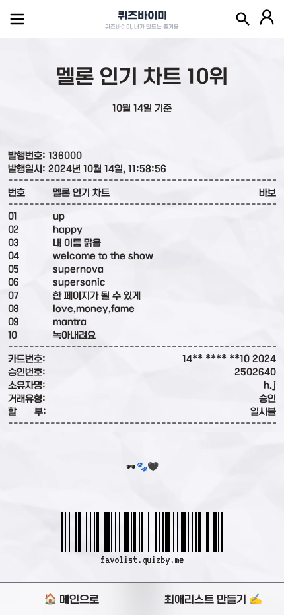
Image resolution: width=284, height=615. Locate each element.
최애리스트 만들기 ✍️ (213, 599)
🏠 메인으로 (71, 599)
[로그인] (267, 19)
